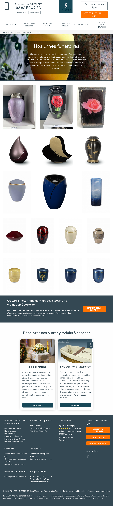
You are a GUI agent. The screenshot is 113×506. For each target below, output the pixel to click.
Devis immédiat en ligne (94, 6)
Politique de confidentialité (74, 491)
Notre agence (84, 25)
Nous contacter (34, 12)
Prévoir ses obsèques (47, 25)
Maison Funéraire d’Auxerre (102, 24)
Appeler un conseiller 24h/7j (94, 14)
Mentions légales (103, 491)
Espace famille (21, 12)
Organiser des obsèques (29, 25)
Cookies (90, 491)
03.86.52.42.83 (28, 8)
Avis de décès (10, 25)
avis (78, 428)
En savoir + (37, 405)
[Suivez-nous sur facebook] (89, 456)
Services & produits (65, 25)
